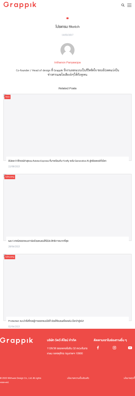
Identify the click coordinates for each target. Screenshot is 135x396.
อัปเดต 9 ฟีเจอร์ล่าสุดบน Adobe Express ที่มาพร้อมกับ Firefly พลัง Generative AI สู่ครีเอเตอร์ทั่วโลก (57, 161)
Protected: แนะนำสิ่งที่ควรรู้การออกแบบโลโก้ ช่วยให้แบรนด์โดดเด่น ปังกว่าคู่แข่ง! (46, 321)
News (7, 96)
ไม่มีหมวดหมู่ (9, 176)
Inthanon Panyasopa (67, 62)
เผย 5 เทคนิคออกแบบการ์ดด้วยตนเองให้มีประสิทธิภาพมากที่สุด (38, 241)
